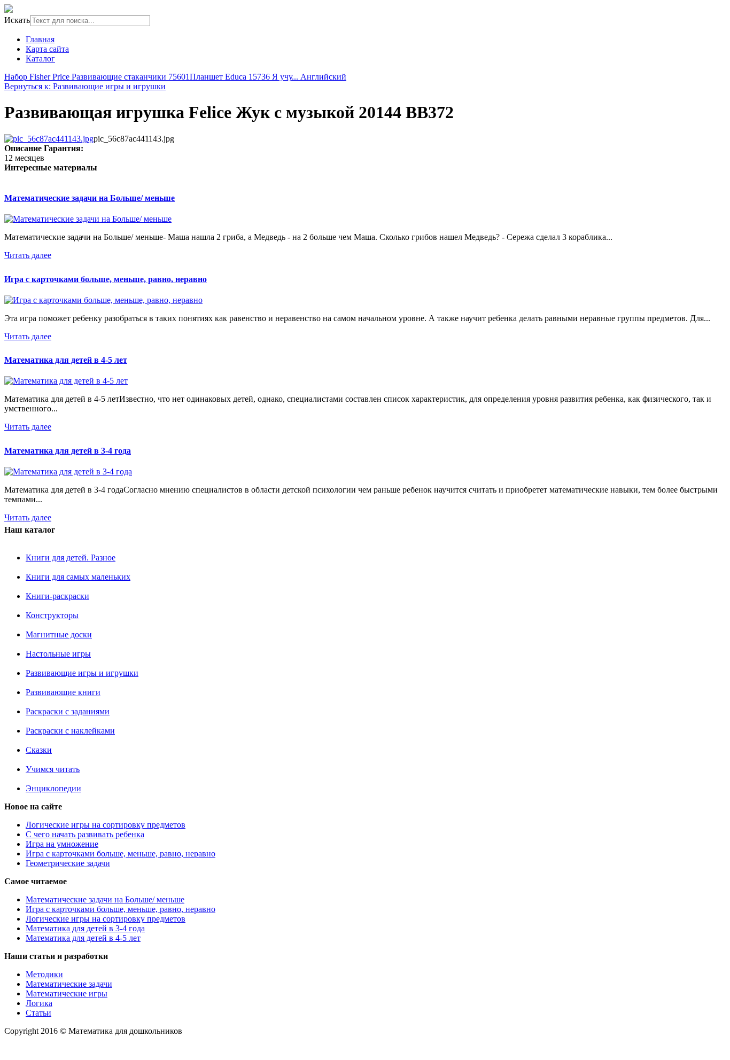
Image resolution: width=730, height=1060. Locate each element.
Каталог (40, 58)
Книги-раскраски (57, 596)
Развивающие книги (63, 692)
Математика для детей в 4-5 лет (65, 359)
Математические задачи (69, 983)
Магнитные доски (59, 634)
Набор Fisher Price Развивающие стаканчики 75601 (97, 76)
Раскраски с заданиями (68, 711)
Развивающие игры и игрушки (82, 672)
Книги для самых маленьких (78, 576)
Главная (40, 39)
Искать (17, 20)
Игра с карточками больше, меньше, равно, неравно (105, 279)
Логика (39, 1003)
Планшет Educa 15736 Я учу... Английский (268, 76)
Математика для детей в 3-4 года (67, 450)
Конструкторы (52, 615)
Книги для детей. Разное (70, 557)
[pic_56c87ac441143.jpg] (49, 138)
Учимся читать (53, 769)
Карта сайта (47, 48)
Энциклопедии (53, 788)
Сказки (39, 749)
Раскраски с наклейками (70, 730)
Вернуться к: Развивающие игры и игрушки (85, 86)
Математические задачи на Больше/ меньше (89, 197)
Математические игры (66, 993)
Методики (44, 974)
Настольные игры (58, 653)
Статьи (38, 1012)
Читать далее (27, 255)
